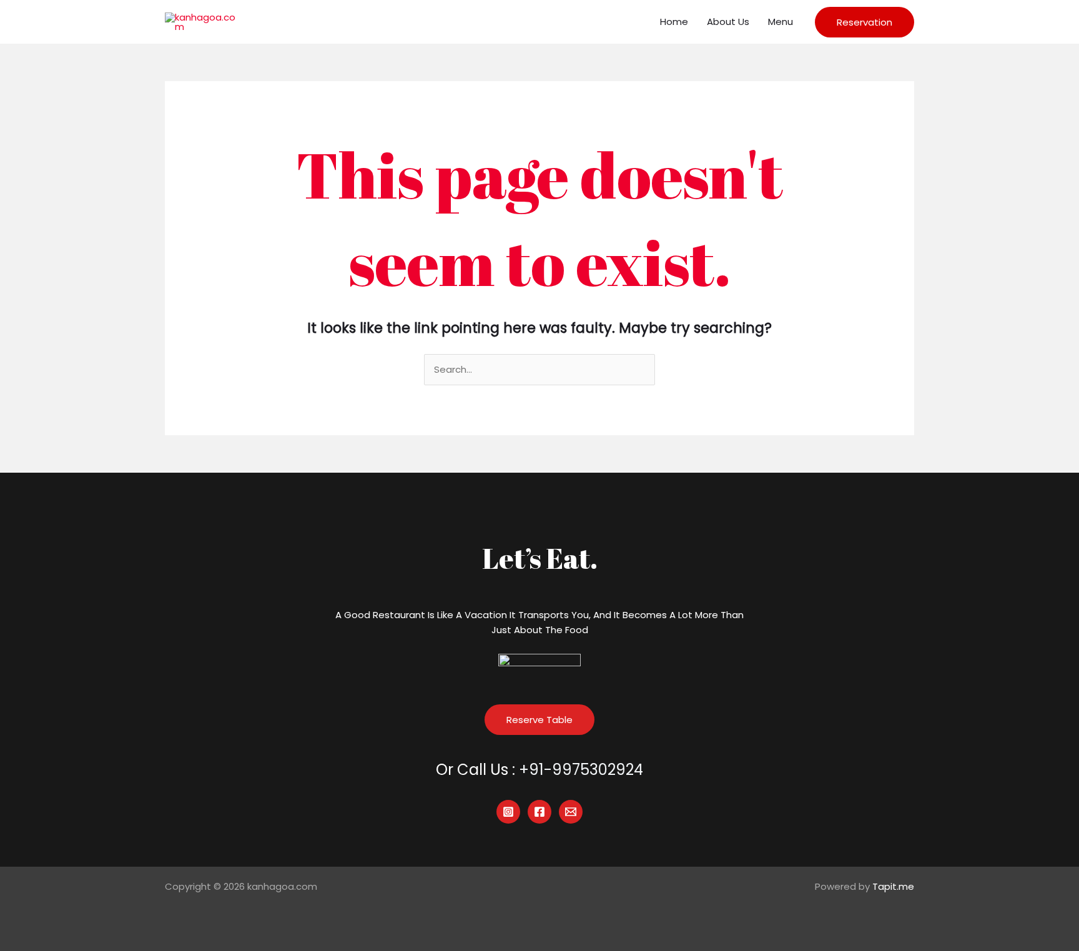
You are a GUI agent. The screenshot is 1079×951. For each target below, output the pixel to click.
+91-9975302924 (581, 769)
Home (674, 21)
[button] (864, 22)
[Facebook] (539, 812)
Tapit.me (893, 886)
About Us (728, 21)
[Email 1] (571, 812)
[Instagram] (508, 812)
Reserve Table (539, 719)
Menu (780, 21)
